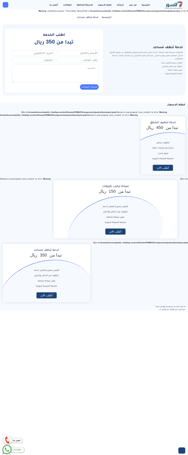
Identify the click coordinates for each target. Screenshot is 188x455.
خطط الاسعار (105, 5)
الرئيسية (146, 5)
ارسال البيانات (89, 86)
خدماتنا (120, 5)
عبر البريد (181, 309)
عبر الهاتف (174, 309)
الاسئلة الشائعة (85, 5)
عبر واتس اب (164, 309)
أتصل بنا (53, 5)
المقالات (67, 5)
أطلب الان (163, 167)
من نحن (133, 5)
